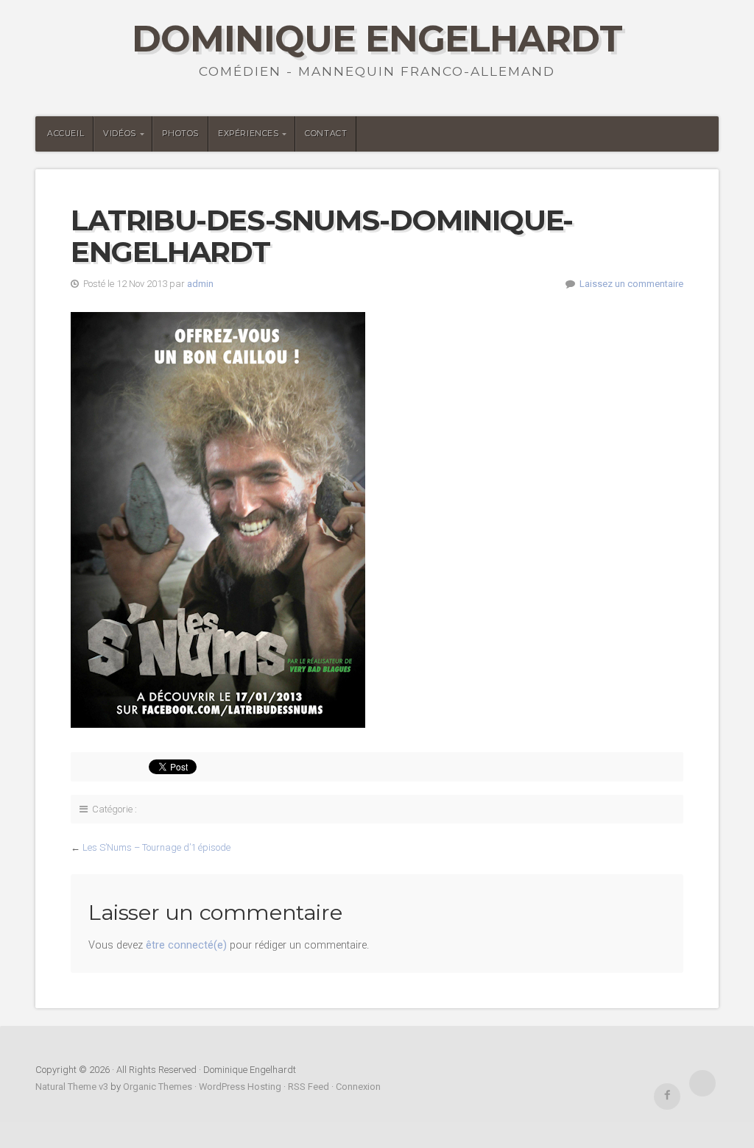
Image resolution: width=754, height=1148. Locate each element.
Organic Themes (157, 1086)
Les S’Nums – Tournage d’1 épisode (156, 847)
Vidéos (119, 133)
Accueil (65, 133)
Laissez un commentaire (631, 283)
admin (200, 283)
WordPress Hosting (240, 1086)
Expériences (248, 133)
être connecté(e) (186, 945)
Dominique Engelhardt (377, 38)
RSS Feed (308, 1086)
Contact (326, 133)
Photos (180, 133)
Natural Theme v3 (71, 1086)
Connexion (358, 1086)
